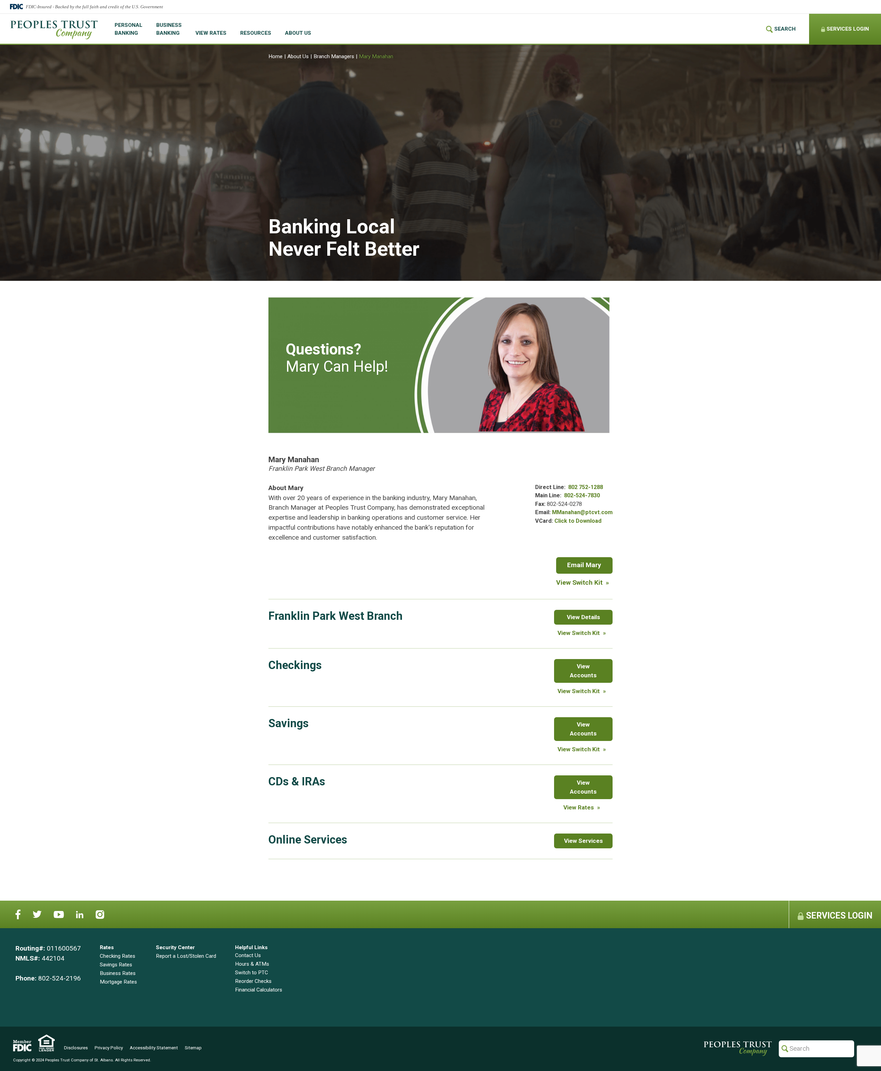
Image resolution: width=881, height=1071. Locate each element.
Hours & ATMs (252, 964)
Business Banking (169, 29)
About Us (298, 33)
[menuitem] (128, 29)
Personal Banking (128, 29)
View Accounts (591, 670)
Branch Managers (334, 56)
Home (275, 56)
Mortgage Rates (118, 982)
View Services (583, 842)
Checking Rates (117, 956)
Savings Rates (116, 965)
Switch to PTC (251, 972)
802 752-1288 (585, 487)
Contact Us (248, 955)
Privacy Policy (109, 1047)
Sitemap (193, 1047)
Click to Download (578, 521)
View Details (585, 619)
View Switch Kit (579, 582)
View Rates (210, 33)
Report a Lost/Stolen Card (186, 956)
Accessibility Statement (154, 1047)
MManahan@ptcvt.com (582, 512)
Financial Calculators (258, 990)
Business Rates (118, 973)
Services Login (838, 916)
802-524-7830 (582, 495)
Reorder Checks (253, 981)
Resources (255, 33)
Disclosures (76, 1047)
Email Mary (590, 567)
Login (847, 29)
